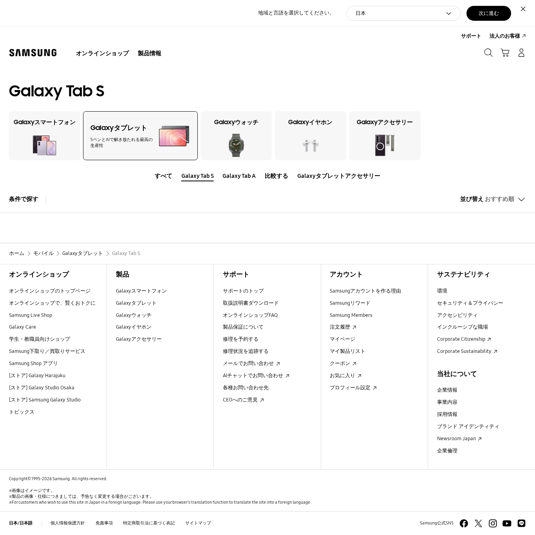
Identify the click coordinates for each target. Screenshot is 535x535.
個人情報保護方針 (68, 523)
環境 (442, 291)
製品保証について (243, 327)
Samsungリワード (350, 303)
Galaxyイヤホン (134, 327)
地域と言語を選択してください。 (296, 13)
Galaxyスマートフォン (141, 291)
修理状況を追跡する (246, 351)
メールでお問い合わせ (249, 363)
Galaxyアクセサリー (139, 339)
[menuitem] (103, 53)
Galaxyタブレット (136, 303)
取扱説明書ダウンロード (251, 303)
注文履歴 (340, 327)
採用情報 (447, 414)
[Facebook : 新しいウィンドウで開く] (463, 523)
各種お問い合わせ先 (246, 388)
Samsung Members (351, 315)
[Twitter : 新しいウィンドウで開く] (478, 523)
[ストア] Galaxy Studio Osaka (41, 388)
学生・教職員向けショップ (39, 339)
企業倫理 (447, 451)
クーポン (340, 363)
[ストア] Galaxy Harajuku (37, 375)
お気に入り (343, 375)
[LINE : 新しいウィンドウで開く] (521, 523)
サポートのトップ (243, 291)
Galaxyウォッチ (134, 315)
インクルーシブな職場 (462, 327)
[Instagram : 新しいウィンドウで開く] (492, 523)
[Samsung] (33, 53)
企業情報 (447, 390)
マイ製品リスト (347, 351)
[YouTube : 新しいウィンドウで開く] (507, 523)
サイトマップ (198, 523)
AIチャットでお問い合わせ (253, 375)
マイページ (342, 339)
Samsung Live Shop (30, 315)
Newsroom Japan (457, 439)
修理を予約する (240, 339)
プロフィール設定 (351, 388)
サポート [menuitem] (471, 36)
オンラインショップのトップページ (49, 291)
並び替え (487, 198)
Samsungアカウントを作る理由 (365, 291)
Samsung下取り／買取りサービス (47, 351)
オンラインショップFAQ (250, 315)
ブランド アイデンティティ (468, 426)
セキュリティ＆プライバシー (470, 303)
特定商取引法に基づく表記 (149, 523)
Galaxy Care (22, 327)
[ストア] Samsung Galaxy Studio (45, 400)
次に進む (489, 13)
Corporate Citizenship (461, 339)
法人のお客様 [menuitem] (505, 36)
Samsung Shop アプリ (33, 363)
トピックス (21, 412)
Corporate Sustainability (465, 351)
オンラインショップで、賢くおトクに (52, 303)
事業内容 (447, 402)
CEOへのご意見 (241, 400)
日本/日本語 (21, 523)
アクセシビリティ (457, 315)
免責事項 (104, 523)
